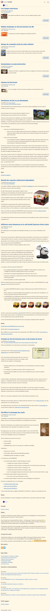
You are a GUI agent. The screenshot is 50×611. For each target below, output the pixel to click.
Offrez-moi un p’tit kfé (41, 540)
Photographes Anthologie (7, 562)
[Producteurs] (15, 342)
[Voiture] (35, 342)
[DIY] (5, 12)
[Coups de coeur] (12, 29)
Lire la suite (45, 20)
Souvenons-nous (5, 563)
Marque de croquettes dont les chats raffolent (17, 44)
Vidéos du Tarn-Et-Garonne (7, 559)
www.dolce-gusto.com (14, 329)
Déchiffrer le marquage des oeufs (13, 412)
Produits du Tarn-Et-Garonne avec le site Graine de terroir (21, 339)
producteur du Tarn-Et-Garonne (22, 407)
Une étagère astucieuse (9, 8)
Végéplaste (29, 186)
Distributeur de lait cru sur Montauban (14, 100)
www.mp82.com (43, 405)
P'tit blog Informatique (6, 560)
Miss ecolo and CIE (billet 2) (10, 488)
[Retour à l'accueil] (6, 2)
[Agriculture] (6, 104)
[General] (10, 226)
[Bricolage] (11, 10)
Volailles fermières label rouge (11, 484)
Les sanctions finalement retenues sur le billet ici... (12, 584)
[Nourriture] (8, 12)
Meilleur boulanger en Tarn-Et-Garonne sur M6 (17, 27)
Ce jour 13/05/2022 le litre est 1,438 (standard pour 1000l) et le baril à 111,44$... (19, 579)
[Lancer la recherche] (45, 2)
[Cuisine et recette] (12, 414)
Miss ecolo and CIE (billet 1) (10, 486)
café (19, 313)
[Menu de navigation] (48, 2)
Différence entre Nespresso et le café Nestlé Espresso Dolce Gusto (25, 224)
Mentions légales (5, 604)
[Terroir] (30, 342)
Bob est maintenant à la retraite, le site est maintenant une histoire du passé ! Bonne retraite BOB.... (24, 594)
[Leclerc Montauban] (12, 104)
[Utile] (33, 342)
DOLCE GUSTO (42, 210)
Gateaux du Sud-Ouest (9, 82)
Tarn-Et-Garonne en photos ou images (10, 556)
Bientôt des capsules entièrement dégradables (17, 180)
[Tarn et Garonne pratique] (23, 342)
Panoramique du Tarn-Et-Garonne (9, 557)
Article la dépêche (6, 175)
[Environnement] (7, 183)
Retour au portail (5, 509)
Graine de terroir (40, 400)
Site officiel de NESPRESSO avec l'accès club (13, 326)
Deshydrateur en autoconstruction (13, 64)
